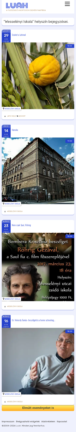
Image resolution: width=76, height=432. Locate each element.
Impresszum (8, 421)
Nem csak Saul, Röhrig (21, 225)
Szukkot (22, 116)
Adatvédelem (48, 421)
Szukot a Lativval (19, 34)
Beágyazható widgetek (28, 421)
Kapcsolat (62, 421)
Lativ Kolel (11, 116)
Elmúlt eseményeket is (38, 408)
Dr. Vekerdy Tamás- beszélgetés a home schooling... (33, 320)
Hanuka (15, 130)
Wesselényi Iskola (12, 109)
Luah (18, 425)
